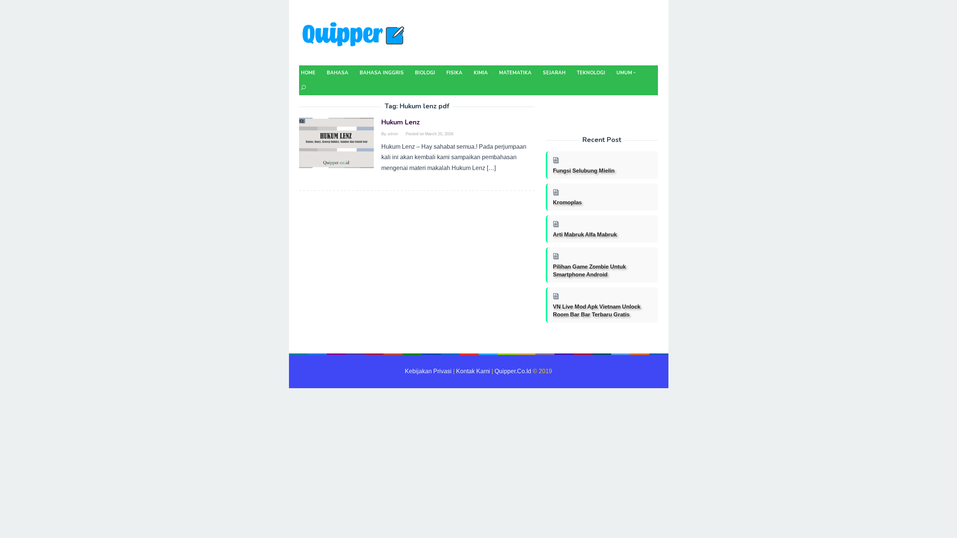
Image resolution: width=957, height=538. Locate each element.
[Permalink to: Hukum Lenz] (336, 142)
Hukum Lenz (400, 122)
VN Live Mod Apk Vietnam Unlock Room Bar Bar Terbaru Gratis (596, 310)
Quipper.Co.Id (513, 371)
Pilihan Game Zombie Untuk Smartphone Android (589, 270)
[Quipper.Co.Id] (355, 35)
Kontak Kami (473, 371)
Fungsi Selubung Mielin (584, 170)
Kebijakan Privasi (428, 371)
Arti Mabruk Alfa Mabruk (585, 234)
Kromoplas (567, 202)
